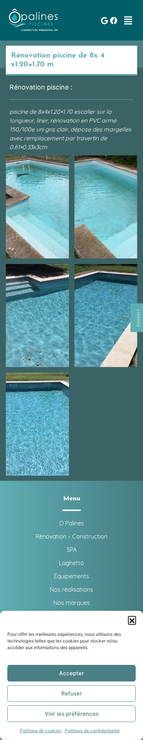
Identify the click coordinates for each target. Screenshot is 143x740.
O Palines (71, 523)
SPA (72, 549)
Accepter (71, 673)
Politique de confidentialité (92, 730)
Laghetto (71, 563)
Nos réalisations (71, 589)
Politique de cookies (40, 730)
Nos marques (72, 602)
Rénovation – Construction (71, 536)
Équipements (71, 576)
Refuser (71, 693)
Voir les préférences (72, 713)
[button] (132, 620)
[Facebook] (113, 20)
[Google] (104, 20)
